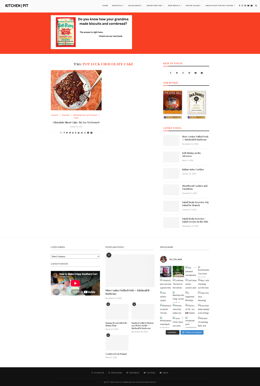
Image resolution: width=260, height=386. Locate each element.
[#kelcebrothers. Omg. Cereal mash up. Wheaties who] (178, 296)
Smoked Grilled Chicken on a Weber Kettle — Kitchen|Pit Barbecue (142, 326)
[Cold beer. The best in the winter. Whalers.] (178, 284)
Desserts (54, 115)
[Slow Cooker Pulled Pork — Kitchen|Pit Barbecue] (171, 140)
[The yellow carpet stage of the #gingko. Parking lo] (165, 296)
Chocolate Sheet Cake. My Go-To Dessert (76, 122)
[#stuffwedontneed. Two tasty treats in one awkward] (203, 271)
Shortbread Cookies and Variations (194, 187)
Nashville (117, 5)
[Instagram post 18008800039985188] (191, 322)
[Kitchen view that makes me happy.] (178, 309)
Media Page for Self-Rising (219, 5)
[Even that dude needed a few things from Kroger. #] (203, 309)
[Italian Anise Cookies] (171, 173)
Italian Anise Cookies (193, 169)
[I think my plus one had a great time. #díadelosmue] (165, 284)
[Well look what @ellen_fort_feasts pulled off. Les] (165, 271)
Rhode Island (193, 5)
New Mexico (174, 5)
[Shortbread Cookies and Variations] (171, 189)
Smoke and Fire (154, 5)
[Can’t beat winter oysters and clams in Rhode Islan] (191, 284)
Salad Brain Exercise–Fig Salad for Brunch (195, 204)
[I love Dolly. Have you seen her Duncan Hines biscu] (178, 322)
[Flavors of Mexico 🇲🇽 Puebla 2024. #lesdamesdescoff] (191, 309)
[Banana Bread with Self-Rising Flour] (117, 312)
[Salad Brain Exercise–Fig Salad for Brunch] (171, 206)
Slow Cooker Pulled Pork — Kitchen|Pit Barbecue (195, 138)
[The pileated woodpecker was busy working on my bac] (191, 271)
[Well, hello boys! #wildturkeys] (178, 271)
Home (105, 5)
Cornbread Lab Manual (116, 354)
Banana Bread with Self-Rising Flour (116, 324)
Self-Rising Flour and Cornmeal (85, 115)
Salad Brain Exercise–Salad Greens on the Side (195, 220)
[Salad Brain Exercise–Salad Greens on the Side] (171, 222)
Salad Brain (134, 5)
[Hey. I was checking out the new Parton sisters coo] (203, 284)
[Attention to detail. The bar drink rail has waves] (165, 309)
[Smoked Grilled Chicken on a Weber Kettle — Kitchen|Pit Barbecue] (143, 312)
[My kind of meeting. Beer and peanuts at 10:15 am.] (203, 322)
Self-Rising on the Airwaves (191, 154)
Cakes (76, 118)
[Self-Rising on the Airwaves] (171, 157)
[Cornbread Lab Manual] (117, 342)
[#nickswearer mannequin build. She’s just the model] (165, 322)
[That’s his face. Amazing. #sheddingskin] (203, 296)
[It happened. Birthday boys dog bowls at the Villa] (191, 296)
